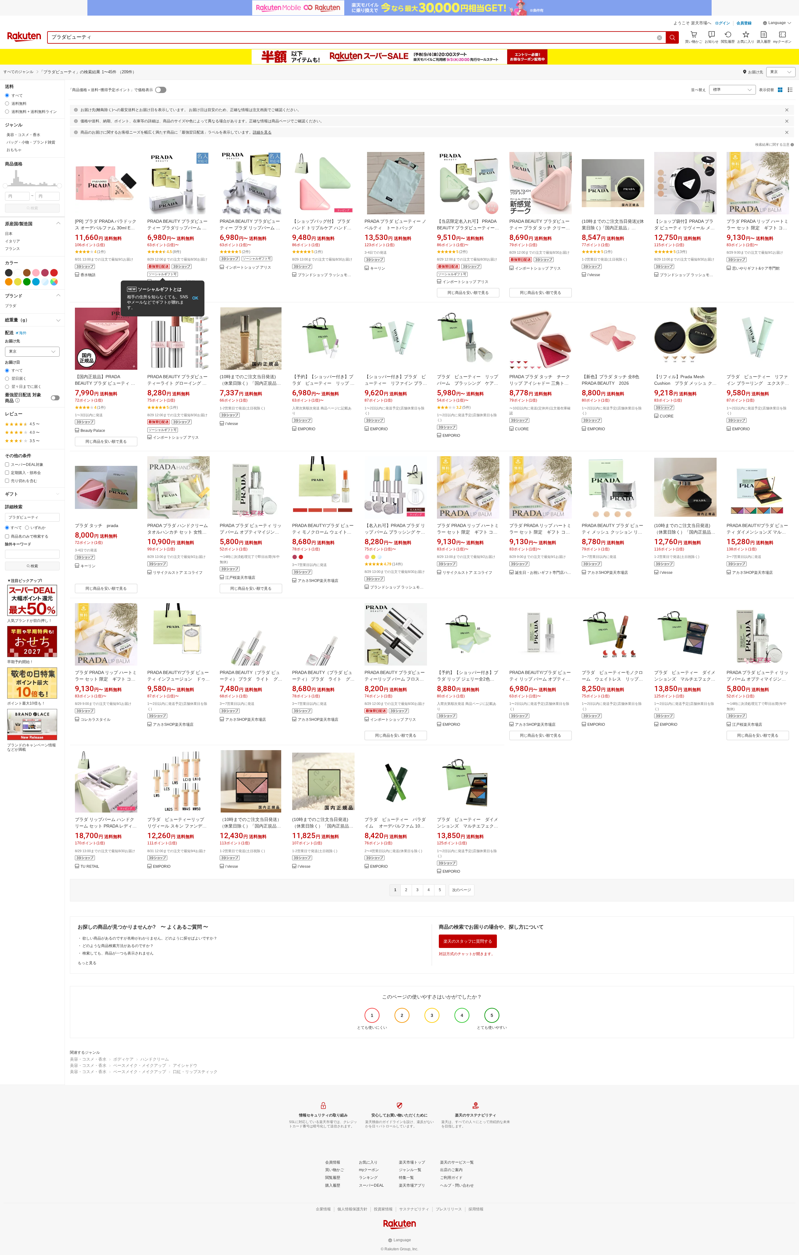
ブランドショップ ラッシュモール (326, 275)
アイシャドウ (185, 1065)
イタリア (12, 241)
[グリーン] (27, 282)
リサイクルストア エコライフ (178, 573)
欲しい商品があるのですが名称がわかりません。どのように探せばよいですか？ (149, 938)
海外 (23, 333)
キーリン (377, 268)
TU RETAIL (90, 867)
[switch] (55, 397)
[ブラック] (8, 272)
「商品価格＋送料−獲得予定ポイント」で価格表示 (110, 90)
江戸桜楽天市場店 (240, 578)
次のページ (461, 890)
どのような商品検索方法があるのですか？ (118, 946)
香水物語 (88, 275)
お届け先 (12, 341)
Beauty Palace (93, 431)
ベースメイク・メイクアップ (139, 1065)
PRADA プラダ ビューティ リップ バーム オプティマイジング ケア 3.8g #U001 (757, 679)
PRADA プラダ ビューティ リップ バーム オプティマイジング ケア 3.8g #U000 (251, 532)
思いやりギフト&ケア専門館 (756, 268)
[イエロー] (18, 282)
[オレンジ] (8, 282)
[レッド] (54, 272)
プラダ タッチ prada (96, 525)
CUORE (522, 429)
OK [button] (195, 298)
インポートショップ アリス (248, 268)
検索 (34, 208)
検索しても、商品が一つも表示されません (118, 953)
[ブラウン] (27, 272)
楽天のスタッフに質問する (468, 941)
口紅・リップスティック (195, 1071)
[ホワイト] (18, 272)
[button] (777, 24)
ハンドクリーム (154, 1059)
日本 (8, 234)
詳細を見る (262, 132)
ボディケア (123, 1059)
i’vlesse (593, 275)
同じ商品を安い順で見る (468, 293)
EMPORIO (306, 429)
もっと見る (87, 963)
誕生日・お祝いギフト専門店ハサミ (543, 573)
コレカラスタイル (95, 720)
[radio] (7, 95)
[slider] (5, 185)
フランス (12, 249)
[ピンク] (36, 272)
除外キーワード (18, 544)
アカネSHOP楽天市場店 (318, 581)
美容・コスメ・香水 (88, 1059)
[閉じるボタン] (787, 110)
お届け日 (12, 362)
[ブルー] (36, 282)
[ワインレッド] (45, 272)
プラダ (10, 306)
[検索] (672, 37)
